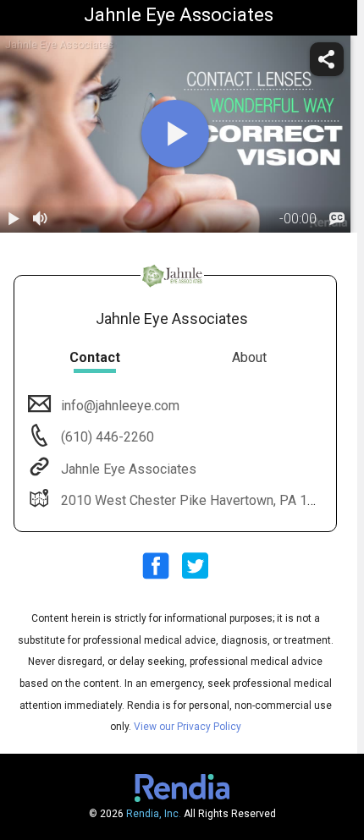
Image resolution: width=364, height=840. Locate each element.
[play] (175, 133)
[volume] (40, 219)
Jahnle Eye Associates (128, 469)
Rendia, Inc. (153, 814)
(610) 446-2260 (106, 437)
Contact (94, 357)
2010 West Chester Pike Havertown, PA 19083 (199, 500)
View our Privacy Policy (187, 727)
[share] (327, 59)
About (249, 357)
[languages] (336, 219)
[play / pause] (13, 219)
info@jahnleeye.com (120, 406)
